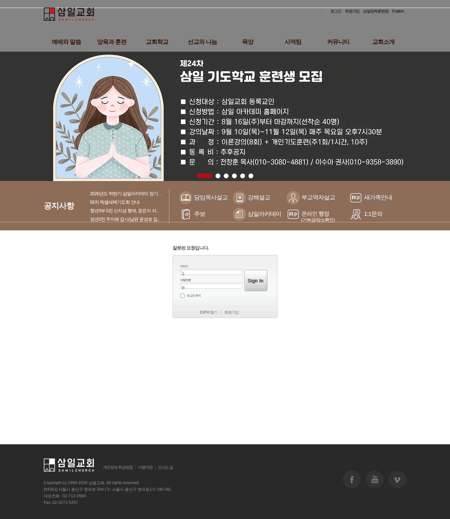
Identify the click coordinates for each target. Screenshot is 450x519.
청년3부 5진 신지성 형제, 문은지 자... (124, 210)
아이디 (184, 266)
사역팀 (293, 42)
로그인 (335, 11)
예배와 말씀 (66, 42)
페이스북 (352, 479)
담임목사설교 (211, 197)
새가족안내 (378, 197)
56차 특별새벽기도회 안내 (114, 202)
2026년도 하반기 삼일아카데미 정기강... (127, 193)
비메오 (397, 479)
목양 (247, 42)
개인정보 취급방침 (118, 467)
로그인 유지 (194, 295)
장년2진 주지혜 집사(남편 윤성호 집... (125, 219)
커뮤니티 (338, 42)
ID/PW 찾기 (208, 312)
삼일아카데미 (264, 214)
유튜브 (374, 479)
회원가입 (352, 11)
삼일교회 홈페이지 (69, 14)
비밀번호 (185, 280)
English (398, 11)
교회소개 (383, 42)
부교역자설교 (318, 197)
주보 (199, 214)
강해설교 (259, 197)
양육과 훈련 (112, 42)
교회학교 (157, 42)
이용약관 (145, 467)
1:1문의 (373, 214)
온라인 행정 (318, 216)
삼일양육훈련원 (375, 11)
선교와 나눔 (202, 42)
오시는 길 (165, 467)
